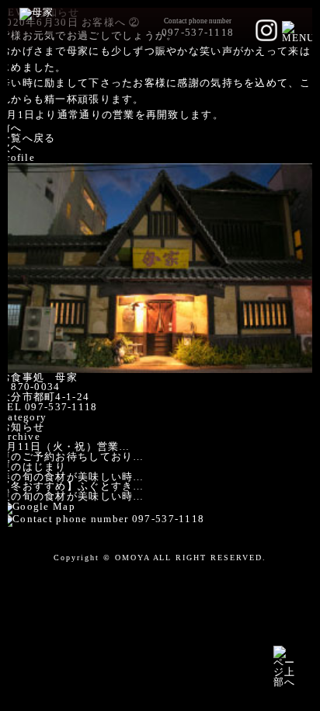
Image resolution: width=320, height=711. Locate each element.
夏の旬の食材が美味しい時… (72, 496)
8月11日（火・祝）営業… (65, 446)
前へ (11, 128)
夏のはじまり (33, 467)
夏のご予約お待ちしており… (72, 456)
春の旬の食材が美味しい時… (72, 477)
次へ (11, 147)
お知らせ (22, 427)
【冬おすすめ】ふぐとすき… (72, 486)
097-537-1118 (198, 32)
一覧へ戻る (27, 138)
